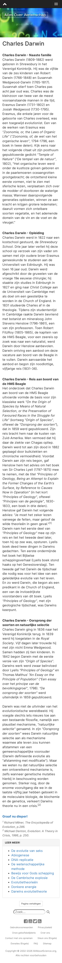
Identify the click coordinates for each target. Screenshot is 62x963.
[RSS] (39, 921)
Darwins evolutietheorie (29, 891)
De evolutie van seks (27, 851)
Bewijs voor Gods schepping (32, 873)
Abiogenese (20, 855)
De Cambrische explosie (29, 878)
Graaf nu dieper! (15, 816)
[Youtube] (30, 921)
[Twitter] (35, 921)
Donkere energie (23, 887)
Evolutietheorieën (24, 882)
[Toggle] (56, 4)
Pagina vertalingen (31, 903)
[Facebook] (26, 921)
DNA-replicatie (22, 860)
